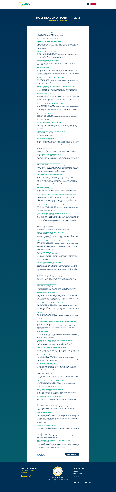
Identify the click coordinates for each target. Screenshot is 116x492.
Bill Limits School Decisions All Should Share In (48, 51)
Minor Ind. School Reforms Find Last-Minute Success (49, 147)
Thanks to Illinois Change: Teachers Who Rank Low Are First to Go (52, 131)
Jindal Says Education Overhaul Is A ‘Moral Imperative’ (49, 174)
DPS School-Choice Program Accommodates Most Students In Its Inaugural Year (56, 86)
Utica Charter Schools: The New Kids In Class (47, 292)
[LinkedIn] (42, 455)
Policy (48, 4)
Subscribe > (26, 476)
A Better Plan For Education (43, 372)
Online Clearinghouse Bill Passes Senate (46, 425)
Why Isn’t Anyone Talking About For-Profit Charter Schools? (51, 103)
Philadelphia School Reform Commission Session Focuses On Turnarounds (54, 340)
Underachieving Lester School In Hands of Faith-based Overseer (52, 380)
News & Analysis (55, 4)
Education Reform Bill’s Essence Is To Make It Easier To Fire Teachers (53, 213)
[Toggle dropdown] (80, 476)
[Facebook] (40, 455)
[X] (38, 455)
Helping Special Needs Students (44, 412)
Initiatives (43, 4)
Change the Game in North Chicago (45, 113)
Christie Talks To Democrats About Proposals (47, 273)
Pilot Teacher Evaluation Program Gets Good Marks (49, 262)
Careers (75, 471)
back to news (71, 454)
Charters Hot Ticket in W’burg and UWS (46, 284)
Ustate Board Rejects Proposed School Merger (48, 60)
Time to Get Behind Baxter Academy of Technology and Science (52, 204)
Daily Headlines (53, 20)
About (37, 4)
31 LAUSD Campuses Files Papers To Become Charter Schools (51, 77)
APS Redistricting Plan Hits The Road (45, 93)
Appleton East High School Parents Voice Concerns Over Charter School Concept (56, 404)
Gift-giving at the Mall (42, 433)
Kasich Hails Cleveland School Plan (45, 312)
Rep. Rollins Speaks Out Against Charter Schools (48, 163)
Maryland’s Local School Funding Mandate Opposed (49, 224)
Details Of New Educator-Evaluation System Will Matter (50, 389)
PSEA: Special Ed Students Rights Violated (47, 363)
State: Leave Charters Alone (43, 67)
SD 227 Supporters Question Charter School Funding (49, 122)
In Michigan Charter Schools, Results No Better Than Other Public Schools (54, 240)
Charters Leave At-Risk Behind (44, 252)
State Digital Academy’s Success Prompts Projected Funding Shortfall (53, 440)
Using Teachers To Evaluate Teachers (45, 138)
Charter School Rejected (42, 331)
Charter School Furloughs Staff (44, 354)
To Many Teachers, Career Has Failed (45, 32)
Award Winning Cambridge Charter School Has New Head (50, 232)
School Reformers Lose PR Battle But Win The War (49, 396)
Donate (93, 4)
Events (63, 4)
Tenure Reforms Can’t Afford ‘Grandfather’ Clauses (49, 41)
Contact (68, 4)
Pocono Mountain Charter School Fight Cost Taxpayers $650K (51, 347)
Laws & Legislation (79, 475)
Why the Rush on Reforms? (43, 187)
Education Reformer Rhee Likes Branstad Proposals (49, 154)
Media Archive (77, 473)
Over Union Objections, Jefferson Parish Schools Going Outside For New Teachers (56, 194)
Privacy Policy (48, 486)
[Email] (44, 455)
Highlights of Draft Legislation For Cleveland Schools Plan (50, 302)
